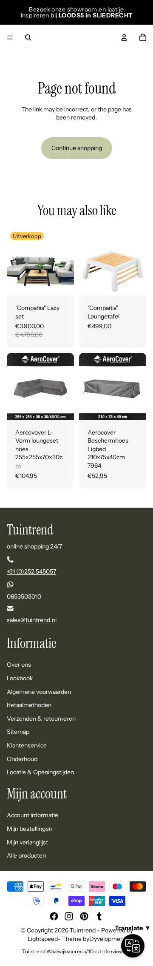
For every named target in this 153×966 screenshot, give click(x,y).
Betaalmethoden (29, 705)
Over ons (19, 664)
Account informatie (32, 815)
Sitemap (18, 732)
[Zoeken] (28, 37)
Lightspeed (43, 939)
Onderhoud (22, 758)
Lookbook (20, 678)
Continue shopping (76, 148)
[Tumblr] (99, 916)
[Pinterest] (84, 916)
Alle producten (26, 855)
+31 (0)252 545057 (31, 571)
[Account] (124, 37)
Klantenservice (27, 745)
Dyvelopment (107, 939)
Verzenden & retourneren (41, 718)
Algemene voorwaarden (39, 692)
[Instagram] (69, 916)
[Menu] (10, 37)
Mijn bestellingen (29, 828)
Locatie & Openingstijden (40, 772)
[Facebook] (54, 916)
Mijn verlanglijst (27, 842)
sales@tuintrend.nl (32, 620)
